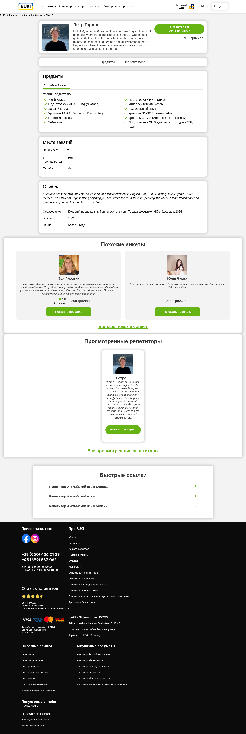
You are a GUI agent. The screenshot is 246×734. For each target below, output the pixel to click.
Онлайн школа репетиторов (38, 689)
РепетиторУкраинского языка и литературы (101, 683)
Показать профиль (68, 311)
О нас (72, 537)
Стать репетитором (115, 6)
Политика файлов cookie (83, 590)
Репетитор (28, 654)
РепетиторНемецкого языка (92, 666)
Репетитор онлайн (32, 660)
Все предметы (30, 666)
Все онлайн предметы (35, 672)
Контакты (74, 542)
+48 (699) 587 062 (39, 560)
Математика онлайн (33, 725)
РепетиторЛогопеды (88, 672)
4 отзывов (60, 303)
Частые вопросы (78, 554)
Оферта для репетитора (83, 572)
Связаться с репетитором (179, 28)
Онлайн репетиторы (72, 6)
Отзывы (73, 560)
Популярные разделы (34, 683)
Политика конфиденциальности (87, 584)
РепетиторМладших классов (93, 678)
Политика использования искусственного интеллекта (100, 596)
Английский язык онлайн (36, 713)
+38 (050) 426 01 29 (41, 554)
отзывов (39, 608)
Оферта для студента (82, 578)
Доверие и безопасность (83, 602)
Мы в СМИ (75, 566)
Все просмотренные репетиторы (123, 450)
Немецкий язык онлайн (35, 719)
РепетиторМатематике (89, 660)
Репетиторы (49, 6)
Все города (28, 678)
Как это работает (79, 548)
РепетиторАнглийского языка (93, 654)
